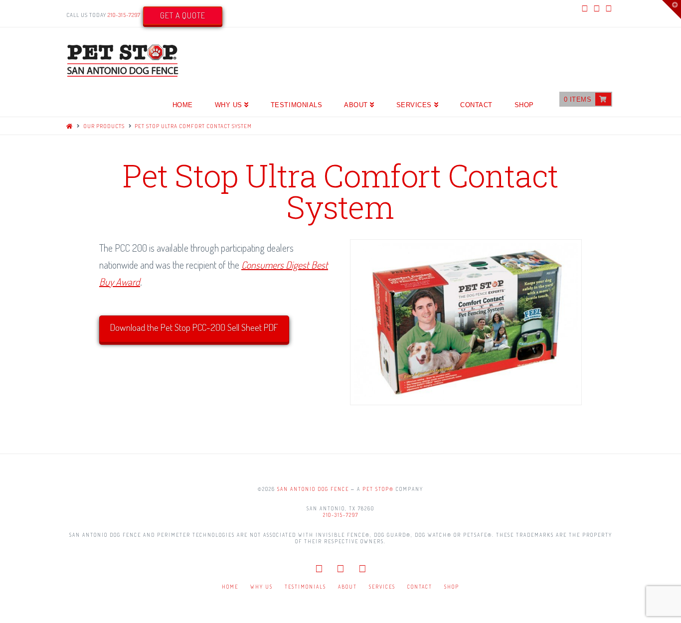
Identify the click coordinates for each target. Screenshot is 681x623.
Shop (451, 587)
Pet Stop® (378, 489)
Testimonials (305, 587)
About (347, 587)
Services (382, 587)
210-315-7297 (124, 14)
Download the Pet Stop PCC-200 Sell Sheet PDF (194, 327)
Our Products (104, 126)
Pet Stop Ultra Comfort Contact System (193, 126)
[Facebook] (585, 8)
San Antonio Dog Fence (313, 489)
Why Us (261, 587)
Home (230, 587)
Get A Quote (182, 15)
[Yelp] (609, 8)
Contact (419, 587)
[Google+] (597, 8)
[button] (671, 9)
